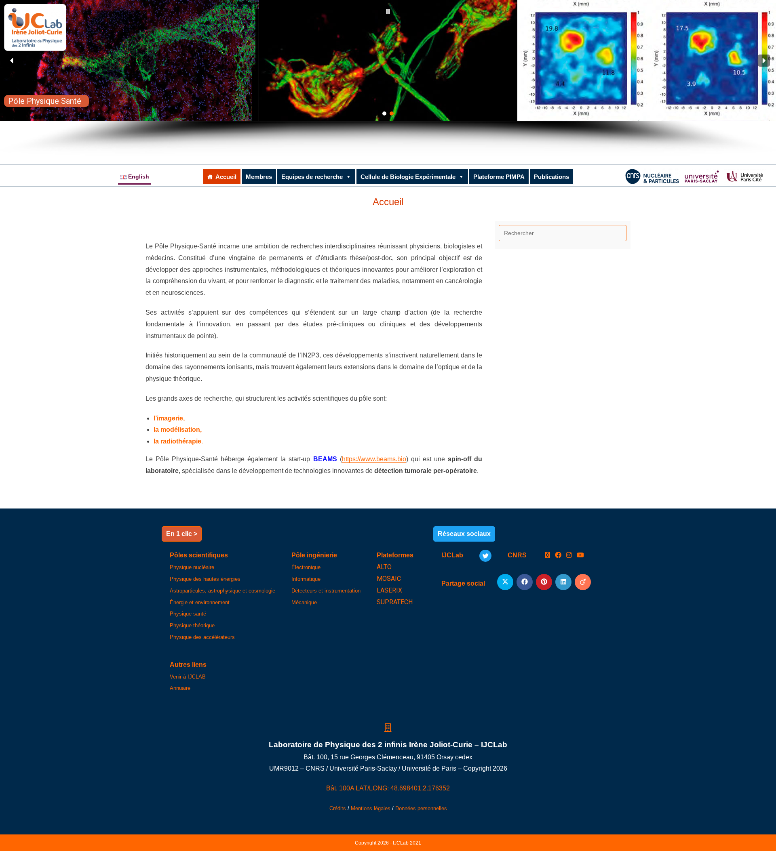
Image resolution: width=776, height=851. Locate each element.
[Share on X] (505, 582)
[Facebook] (558, 555)
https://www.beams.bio (374, 459)
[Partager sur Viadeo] (583, 582)
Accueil (225, 176)
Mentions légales (370, 808)
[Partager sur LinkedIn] (563, 582)
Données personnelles (421, 808)
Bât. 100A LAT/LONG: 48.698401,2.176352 (388, 788)
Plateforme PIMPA (499, 176)
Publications (551, 176)
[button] (388, 11)
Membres (259, 176)
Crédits (337, 808)
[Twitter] (485, 556)
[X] (547, 555)
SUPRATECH (395, 602)
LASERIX (389, 590)
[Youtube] (580, 555)
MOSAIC (389, 578)
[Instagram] (569, 555)
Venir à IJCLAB (188, 677)
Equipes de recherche (312, 176)
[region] (388, 78)
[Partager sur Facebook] (525, 582)
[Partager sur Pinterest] (544, 582)
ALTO (384, 567)
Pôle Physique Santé (44, 101)
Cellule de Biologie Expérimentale (408, 176)
